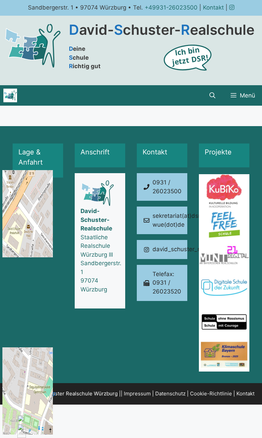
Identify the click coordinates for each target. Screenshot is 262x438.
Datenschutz (170, 393)
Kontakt (213, 7)
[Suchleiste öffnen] (212, 95)
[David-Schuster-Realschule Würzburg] (10, 95)
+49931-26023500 (171, 7)
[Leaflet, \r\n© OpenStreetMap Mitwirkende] (38, 226)
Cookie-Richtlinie (211, 393)
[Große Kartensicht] (38, 226)
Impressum (137, 393)
